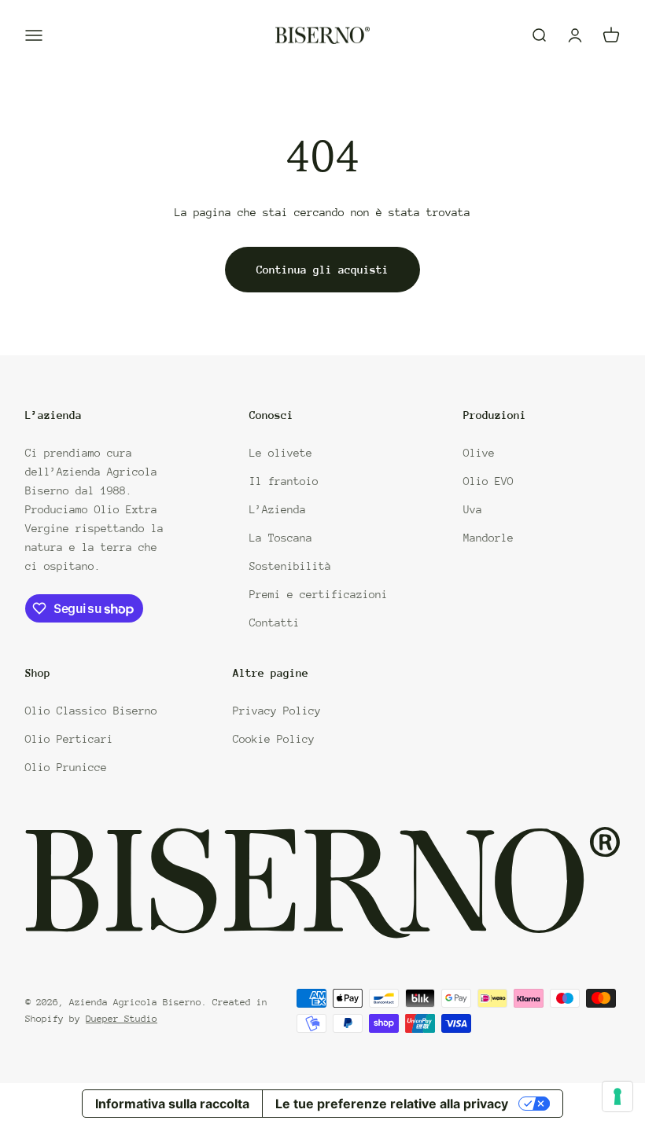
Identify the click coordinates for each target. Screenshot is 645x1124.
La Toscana (280, 537)
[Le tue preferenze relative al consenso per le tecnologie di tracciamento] (617, 1096)
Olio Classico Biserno (91, 710)
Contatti (274, 622)
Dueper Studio (121, 1018)
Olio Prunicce (66, 767)
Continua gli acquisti (322, 269)
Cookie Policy (274, 739)
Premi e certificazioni (318, 594)
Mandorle (488, 537)
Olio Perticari (69, 739)
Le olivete (280, 452)
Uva (472, 509)
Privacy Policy (277, 710)
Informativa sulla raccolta (172, 1103)
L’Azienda (277, 509)
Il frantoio (284, 481)
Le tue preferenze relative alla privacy (391, 1103)
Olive (479, 452)
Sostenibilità (290, 566)
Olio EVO (488, 481)
